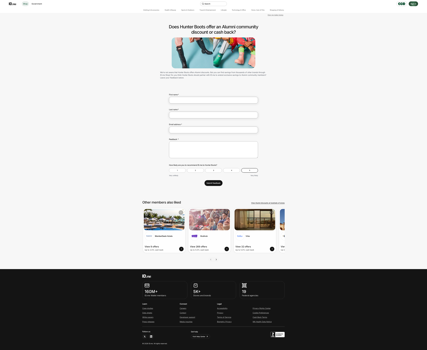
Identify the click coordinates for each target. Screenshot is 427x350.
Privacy (220, 313)
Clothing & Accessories (151, 10)
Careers (183, 308)
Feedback (174, 139)
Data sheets (147, 313)
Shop (25, 4)
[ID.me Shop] (14, 3)
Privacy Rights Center (262, 308)
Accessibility (222, 308)
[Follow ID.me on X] (144, 336)
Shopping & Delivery (277, 10)
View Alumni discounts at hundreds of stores (268, 203)
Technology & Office (239, 10)
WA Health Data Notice (262, 322)
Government (37, 4)
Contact (183, 313)
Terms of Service (224, 317)
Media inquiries (186, 322)
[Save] (181, 212)
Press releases (148, 322)
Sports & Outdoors (187, 10)
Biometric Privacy (224, 322)
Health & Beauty (170, 10)
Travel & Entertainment (208, 10)
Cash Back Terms (260, 317)
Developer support (187, 317)
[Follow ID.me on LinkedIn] (151, 336)
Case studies (147, 308)
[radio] (177, 170)
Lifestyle (224, 10)
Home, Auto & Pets (258, 10)
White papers (147, 317)
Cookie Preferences (261, 313)
